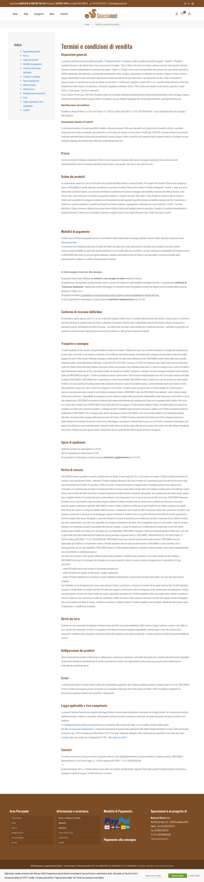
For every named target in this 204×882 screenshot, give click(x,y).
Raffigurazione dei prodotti (34, 93)
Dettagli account (17, 832)
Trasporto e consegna (31, 76)
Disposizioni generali (31, 51)
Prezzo (26, 55)
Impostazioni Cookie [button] (153, 875)
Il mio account (16, 817)
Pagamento (62, 822)
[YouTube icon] (189, 3)
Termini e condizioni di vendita (69, 817)
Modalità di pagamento (32, 64)
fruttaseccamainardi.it (159, 838)
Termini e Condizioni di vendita (164, 866)
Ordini (13, 822)
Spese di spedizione (31, 80)
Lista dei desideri (17, 837)
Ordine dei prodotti (30, 59)
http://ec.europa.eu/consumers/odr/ (79, 728)
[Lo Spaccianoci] (101, 13)
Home (87, 24)
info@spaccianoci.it (119, 3)
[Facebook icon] (185, 3)
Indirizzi (14, 827)
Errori (25, 97)
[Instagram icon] (192, 3)
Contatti (26, 110)
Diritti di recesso (29, 84)
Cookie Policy (63, 837)
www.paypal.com (69, 242)
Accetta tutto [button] (177, 875)
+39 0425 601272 (99, 3)
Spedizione (62, 827)
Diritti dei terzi (28, 89)
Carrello (14, 842)
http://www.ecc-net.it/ (117, 737)
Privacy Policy (142, 866)
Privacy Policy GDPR (65, 832)
